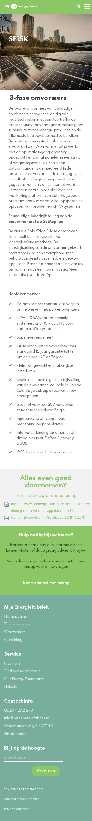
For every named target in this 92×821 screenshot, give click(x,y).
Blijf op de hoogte (24, 748)
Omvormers (14, 631)
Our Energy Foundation (24, 678)
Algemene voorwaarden (21, 799)
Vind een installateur (22, 671)
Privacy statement (17, 809)
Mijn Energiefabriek (26, 607)
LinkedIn (11, 686)
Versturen (46, 770)
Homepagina (15, 616)
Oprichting (13, 639)
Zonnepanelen (17, 624)
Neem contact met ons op (46, 582)
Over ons (12, 663)
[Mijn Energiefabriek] (20, 6)
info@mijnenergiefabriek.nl (26, 718)
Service (12, 654)
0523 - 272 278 (18, 710)
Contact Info (18, 701)
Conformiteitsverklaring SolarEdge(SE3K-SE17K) (48, 517)
